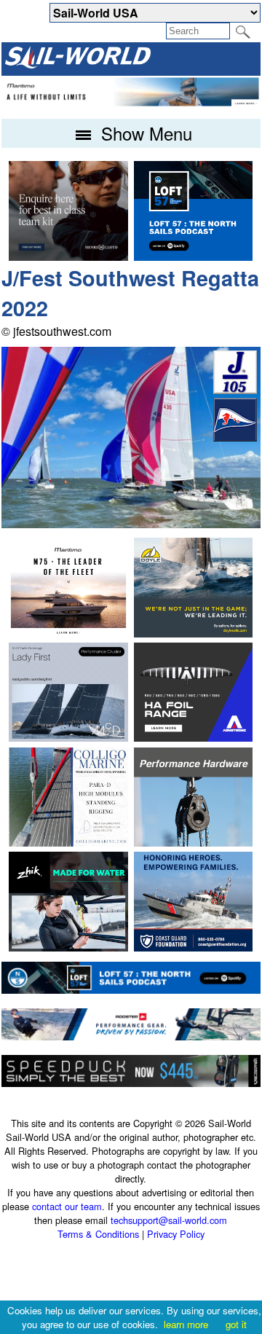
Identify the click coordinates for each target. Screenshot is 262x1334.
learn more (186, 1324)
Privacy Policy (176, 1234)
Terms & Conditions (98, 1234)
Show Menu (144, 133)
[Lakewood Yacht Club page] (235, 436)
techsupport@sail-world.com (169, 1220)
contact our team (67, 1206)
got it (236, 1324)
